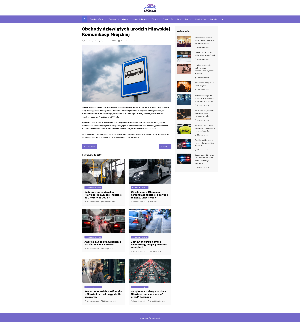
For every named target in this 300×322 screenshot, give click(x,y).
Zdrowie (155, 19)
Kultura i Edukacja (139, 19)
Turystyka (175, 19)
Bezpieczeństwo (97, 19)
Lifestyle (187, 19)
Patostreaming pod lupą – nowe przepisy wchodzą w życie (204, 113)
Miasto (125, 19)
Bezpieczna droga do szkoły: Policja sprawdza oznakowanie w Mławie (204, 98)
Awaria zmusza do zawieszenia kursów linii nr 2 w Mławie (102, 243)
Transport (113, 19)
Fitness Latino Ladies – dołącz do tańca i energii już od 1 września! (204, 40)
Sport (165, 19)
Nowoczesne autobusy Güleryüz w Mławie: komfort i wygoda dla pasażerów (103, 294)
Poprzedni (91, 146)
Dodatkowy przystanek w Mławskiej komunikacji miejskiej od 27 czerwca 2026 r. (103, 195)
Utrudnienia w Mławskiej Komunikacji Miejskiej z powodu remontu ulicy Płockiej (149, 195)
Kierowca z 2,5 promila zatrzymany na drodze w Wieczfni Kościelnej (205, 128)
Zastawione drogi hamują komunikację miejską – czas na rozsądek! (149, 244)
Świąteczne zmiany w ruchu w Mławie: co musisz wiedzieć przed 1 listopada (148, 294)
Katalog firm (200, 19)
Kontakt (213, 19)
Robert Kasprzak (90, 41)
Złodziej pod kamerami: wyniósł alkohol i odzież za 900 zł (204, 143)
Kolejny (164, 146)
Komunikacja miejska (128, 41)
